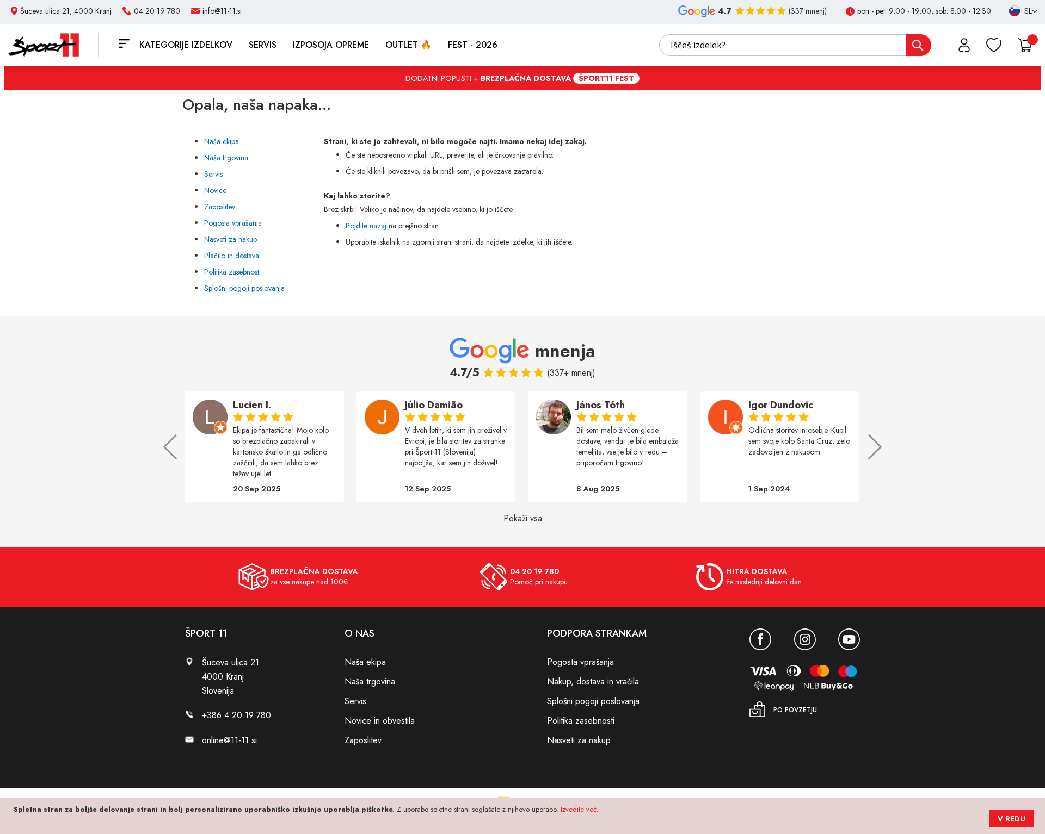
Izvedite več (579, 809)
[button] (1018, 11)
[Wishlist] (993, 45)
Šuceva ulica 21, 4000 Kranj (66, 10)
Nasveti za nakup (230, 239)
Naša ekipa (221, 141)
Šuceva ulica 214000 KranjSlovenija (230, 676)
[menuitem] (186, 45)
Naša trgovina (226, 157)
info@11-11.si (222, 10)
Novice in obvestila (380, 720)
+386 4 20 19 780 (236, 715)
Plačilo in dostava (231, 255)
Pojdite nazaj (366, 225)
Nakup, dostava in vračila (593, 681)
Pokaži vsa (522, 519)
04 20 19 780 (157, 10)
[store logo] (53, 45)
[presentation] (175, 446)
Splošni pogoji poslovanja (244, 288)
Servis (213, 174)
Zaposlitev (219, 206)
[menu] (321, 45)
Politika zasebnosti (232, 271)
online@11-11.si (229, 740)
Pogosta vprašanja (233, 222)
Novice (215, 190)
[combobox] (795, 45)
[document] (524, 816)
